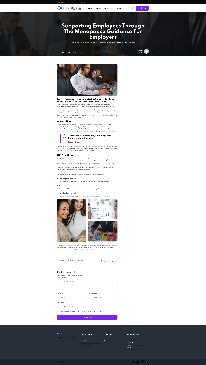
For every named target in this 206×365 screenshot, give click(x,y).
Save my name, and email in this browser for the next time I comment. (81, 311)
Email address (93, 293)
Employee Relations (83, 42)
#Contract (70, 260)
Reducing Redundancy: (67, 179)
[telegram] (112, 261)
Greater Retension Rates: (68, 186)
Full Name (60, 293)
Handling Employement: (67, 193)
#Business (61, 260)
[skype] (115, 261)
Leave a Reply (61, 277)
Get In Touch (142, 8)
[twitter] (105, 261)
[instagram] (146, 362)
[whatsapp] (108, 261)
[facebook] (101, 261)
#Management (80, 260)
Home (72, 42)
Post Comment (79, 52)
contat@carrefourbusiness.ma (94, 2)
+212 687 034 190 (144, 2)
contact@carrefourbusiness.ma (136, 350)
